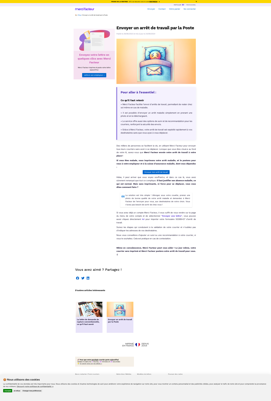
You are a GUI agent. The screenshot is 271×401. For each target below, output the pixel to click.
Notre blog (120, 374)
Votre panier (174, 9)
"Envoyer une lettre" (171, 216)
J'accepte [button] (7, 391)
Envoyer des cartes (175, 374)
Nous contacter (81, 374)
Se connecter (190, 9)
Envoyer (151, 9)
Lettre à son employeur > (94, 75)
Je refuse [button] (17, 391)
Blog (79, 15)
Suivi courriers (93, 374)
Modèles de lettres (144, 374)
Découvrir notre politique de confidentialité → (35, 386)
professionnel (191, 5)
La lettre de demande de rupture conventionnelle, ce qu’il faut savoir (88, 322)
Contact (162, 9)
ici (143, 219)
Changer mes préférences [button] (32, 391)
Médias (128, 374)
